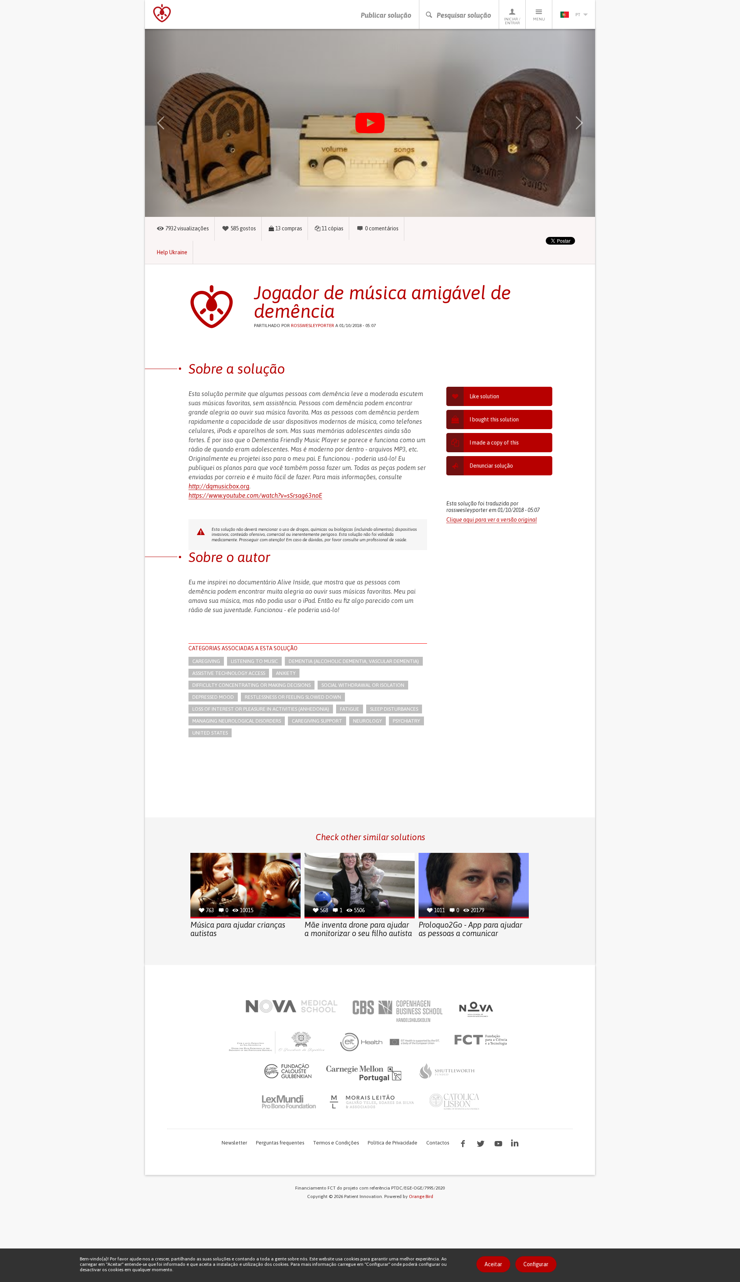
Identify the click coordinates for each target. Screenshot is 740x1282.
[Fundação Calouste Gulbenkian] (288, 1071)
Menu (539, 19)
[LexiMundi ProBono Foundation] (289, 1101)
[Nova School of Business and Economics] (475, 1009)
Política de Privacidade (392, 1143)
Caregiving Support (317, 721)
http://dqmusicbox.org (218, 486)
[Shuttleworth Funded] (447, 1071)
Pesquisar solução (464, 15)
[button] (172, 123)
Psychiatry (406, 721)
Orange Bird (421, 1196)
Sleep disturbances (394, 709)
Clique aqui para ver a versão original (491, 520)
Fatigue (349, 709)
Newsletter (234, 1143)
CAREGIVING (206, 661)
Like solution (484, 396)
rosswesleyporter (312, 325)
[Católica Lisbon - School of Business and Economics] (454, 1101)
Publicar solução (386, 15)
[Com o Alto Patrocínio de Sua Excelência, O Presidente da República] (277, 1042)
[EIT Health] (390, 1042)
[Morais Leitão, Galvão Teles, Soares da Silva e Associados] (373, 1101)
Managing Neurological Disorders (236, 721)
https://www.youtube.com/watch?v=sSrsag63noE (255, 495)
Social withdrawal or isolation (362, 685)
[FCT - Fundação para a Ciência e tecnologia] (483, 1040)
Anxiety (286, 673)
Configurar (535, 1264)
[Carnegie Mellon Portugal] (365, 1072)
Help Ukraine (171, 252)
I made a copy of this (494, 443)
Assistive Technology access (228, 673)
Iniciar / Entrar (512, 21)
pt (577, 14)
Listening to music (254, 661)
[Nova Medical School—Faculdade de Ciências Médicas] (292, 1006)
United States (210, 733)
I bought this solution (494, 419)
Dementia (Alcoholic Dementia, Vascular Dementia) (354, 661)
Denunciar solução (491, 466)
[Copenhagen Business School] (397, 1011)
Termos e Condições (336, 1143)
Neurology (367, 721)
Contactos (437, 1143)
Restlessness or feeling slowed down (293, 697)
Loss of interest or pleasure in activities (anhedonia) (260, 709)
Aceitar (493, 1264)
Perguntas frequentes (280, 1143)
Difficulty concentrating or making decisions (251, 685)
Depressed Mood (213, 697)
